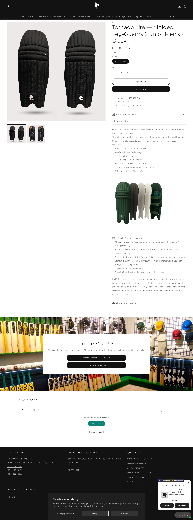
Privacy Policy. (97, 506)
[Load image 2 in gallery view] (36, 134)
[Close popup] (188, 482)
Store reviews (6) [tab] (44, 410)
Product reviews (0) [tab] (27, 410)
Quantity (115, 67)
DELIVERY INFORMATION (137, 463)
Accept (95, 513)
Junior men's (120, 61)
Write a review (97, 423)
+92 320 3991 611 (75, 470)
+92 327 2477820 (14, 466)
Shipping (115, 52)
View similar (167, 505)
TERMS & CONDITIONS (136, 477)
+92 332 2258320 (14, 474)
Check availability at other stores (128, 105)
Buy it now (141, 89)
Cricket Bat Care (134, 482)
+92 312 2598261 (14, 470)
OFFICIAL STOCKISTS (135, 468)
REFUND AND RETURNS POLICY (139, 472)
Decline (124, 513)
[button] (9, 6)
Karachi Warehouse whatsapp (96, 357)
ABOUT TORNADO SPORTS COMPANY (142, 459)
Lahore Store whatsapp (96, 365)
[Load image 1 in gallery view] (16, 134)
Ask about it (182, 505)
